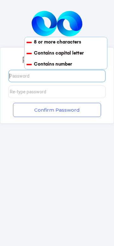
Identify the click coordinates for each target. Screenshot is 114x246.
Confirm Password (57, 110)
